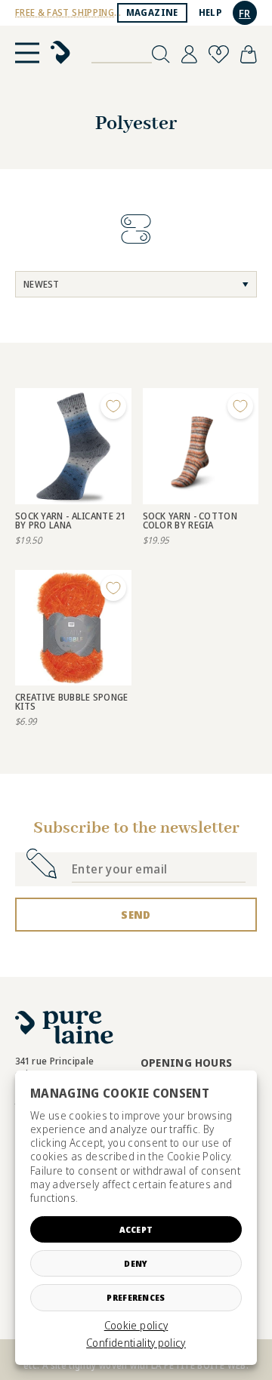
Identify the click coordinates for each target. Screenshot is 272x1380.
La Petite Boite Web (198, 1365)
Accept (136, 1229)
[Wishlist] (219, 54)
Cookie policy (136, 1325)
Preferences (136, 1297)
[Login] (189, 54)
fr (245, 13)
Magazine (152, 12)
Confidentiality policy (136, 1343)
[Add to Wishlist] (113, 406)
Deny (135, 1263)
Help (210, 12)
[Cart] (248, 54)
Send (135, 914)
